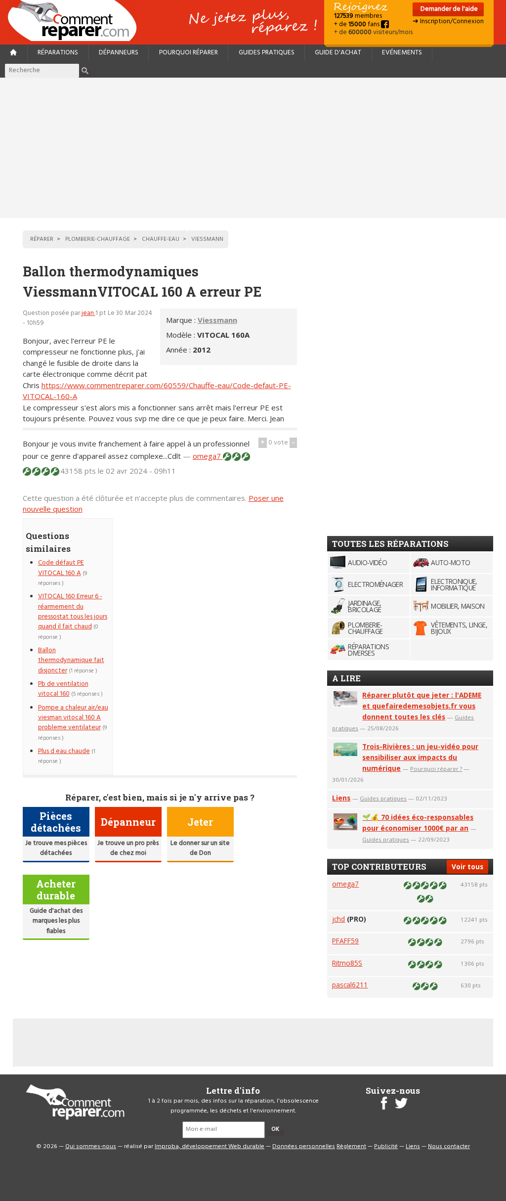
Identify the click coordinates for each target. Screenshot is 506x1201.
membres (358, 16)
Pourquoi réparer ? (436, 768)
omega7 (208, 456)
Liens (341, 797)
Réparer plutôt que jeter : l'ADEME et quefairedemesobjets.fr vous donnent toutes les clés (421, 705)
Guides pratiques (267, 52)
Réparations (58, 52)
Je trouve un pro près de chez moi (128, 848)
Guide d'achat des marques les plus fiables (56, 921)
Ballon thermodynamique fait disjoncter (71, 660)
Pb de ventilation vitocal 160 (63, 689)
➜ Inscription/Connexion (448, 21)
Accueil (76, 20)
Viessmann (217, 320)
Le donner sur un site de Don (200, 848)
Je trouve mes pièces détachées (56, 848)
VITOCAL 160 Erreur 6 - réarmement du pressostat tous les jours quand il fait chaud (72, 611)
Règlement (351, 1147)
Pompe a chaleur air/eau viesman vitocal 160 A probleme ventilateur (73, 718)
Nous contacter (449, 1147)
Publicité (386, 1147)
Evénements (402, 52)
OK (275, 1129)
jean (88, 313)
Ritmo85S (347, 963)
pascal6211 (350, 984)
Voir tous (467, 866)
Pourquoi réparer (188, 52)
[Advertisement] (253, 148)
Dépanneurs (118, 52)
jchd (338, 919)
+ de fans (357, 24)
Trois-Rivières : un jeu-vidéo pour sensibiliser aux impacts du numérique (420, 757)
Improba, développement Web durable (209, 1147)
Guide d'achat (338, 52)
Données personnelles (303, 1147)
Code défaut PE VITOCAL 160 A (61, 568)
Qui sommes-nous (90, 1147)
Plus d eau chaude (64, 751)
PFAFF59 (345, 940)
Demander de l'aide (448, 9)
